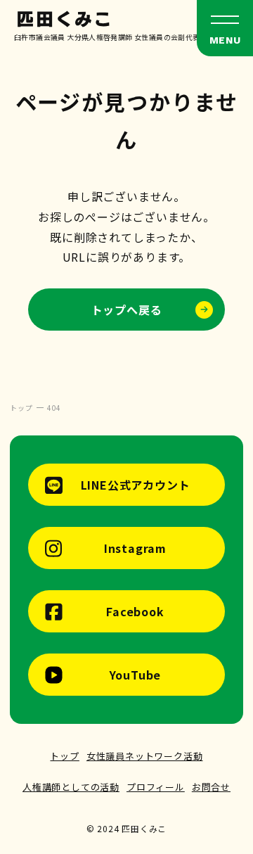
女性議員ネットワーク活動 (144, 756)
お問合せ (211, 787)
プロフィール (155, 787)
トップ (64, 756)
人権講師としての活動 (70, 787)
